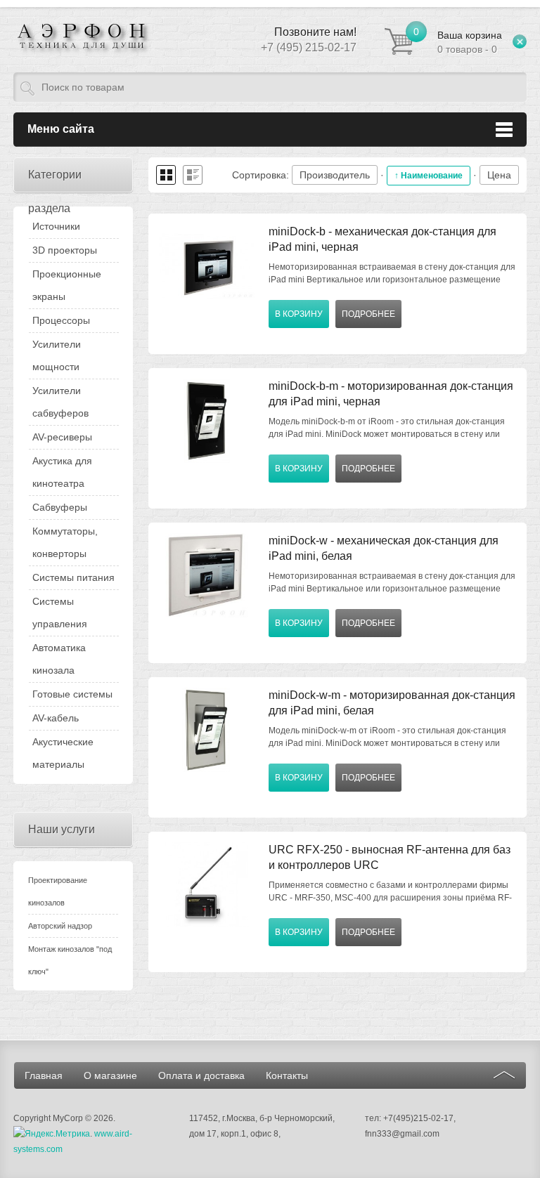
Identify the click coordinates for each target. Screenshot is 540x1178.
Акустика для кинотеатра (62, 472)
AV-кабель (55, 718)
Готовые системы (72, 694)
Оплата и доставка (201, 1075)
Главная (44, 1075)
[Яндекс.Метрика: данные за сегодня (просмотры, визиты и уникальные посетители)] (51, 1133)
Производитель (335, 175)
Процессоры (61, 320)
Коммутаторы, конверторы (65, 542)
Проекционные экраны (66, 285)
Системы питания (73, 577)
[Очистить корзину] (520, 41)
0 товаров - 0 (469, 42)
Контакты (287, 1075)
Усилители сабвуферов (60, 402)
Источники (56, 226)
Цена (499, 175)
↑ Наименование (428, 176)
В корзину (299, 314)
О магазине (110, 1075)
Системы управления (59, 612)
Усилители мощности (56, 355)
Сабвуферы (59, 507)
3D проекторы (64, 250)
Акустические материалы (63, 753)
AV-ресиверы (62, 437)
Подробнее (368, 314)
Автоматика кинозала (59, 659)
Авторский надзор (60, 926)
